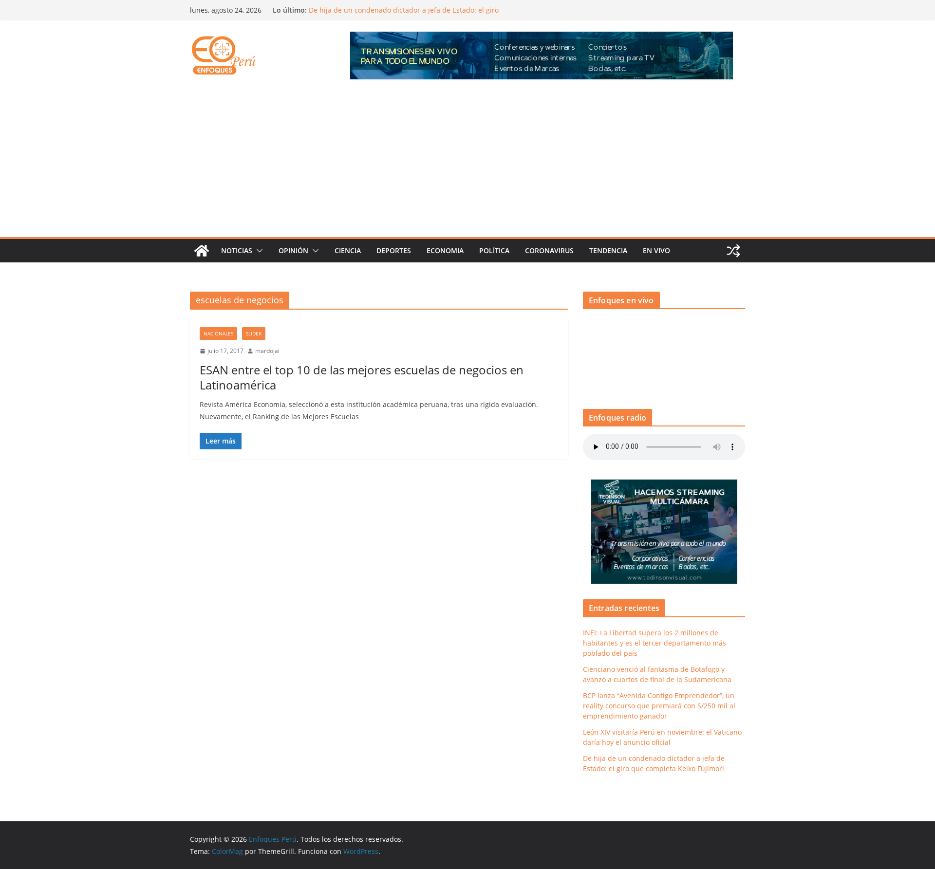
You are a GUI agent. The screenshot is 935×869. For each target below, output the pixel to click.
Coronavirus (549, 250)
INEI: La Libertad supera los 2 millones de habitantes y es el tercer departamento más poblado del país (654, 643)
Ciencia (348, 250)
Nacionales (218, 333)
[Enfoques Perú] (201, 250)
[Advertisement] (467, 164)
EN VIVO (656, 250)
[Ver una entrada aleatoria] (733, 250)
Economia (445, 250)
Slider (254, 333)
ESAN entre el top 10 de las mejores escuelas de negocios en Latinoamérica (362, 377)
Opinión (293, 250)
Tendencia (608, 250)
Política (494, 250)
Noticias (236, 250)
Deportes (393, 250)
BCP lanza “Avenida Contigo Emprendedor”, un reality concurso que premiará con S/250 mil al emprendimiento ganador (659, 706)
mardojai (267, 351)
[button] (257, 251)
